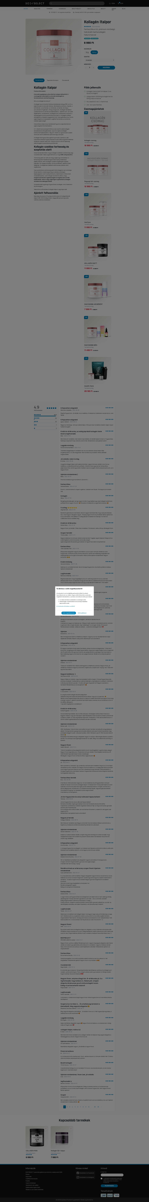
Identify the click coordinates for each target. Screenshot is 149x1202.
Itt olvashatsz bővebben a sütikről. (65, 606)
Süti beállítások (82, 613)
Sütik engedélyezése (69, 613)
